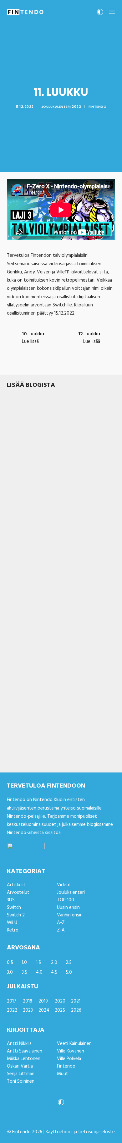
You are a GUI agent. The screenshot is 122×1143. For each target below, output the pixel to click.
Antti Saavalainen (24, 1051)
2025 (60, 1010)
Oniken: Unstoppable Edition (43, 650)
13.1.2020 (15, 467)
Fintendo (97, 106)
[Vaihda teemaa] (100, 14)
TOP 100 (65, 900)
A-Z (61, 922)
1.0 (24, 962)
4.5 (54, 972)
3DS (11, 900)
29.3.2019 (15, 753)
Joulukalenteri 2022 (61, 106)
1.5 (38, 962)
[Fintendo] (25, 11)
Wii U (12, 922)
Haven (15, 554)
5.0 (69, 972)
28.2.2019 (15, 658)
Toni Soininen (20, 1081)
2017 (11, 1001)
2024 (43, 1010)
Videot (64, 885)
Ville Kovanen (70, 1051)
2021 (75, 1001)
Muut (62, 1074)
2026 (76, 1010)
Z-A (61, 930)
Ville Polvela (69, 1059)
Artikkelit (34, 753)
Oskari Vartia (20, 1066)
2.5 (69, 962)
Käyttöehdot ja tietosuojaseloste (80, 1132)
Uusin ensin (68, 907)
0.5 (10, 962)
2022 (12, 1010)
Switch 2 (16, 915)
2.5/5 (30, 562)
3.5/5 (30, 467)
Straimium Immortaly (33, 459)
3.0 (10, 972)
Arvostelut (46, 467)
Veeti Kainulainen (74, 1043)
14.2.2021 (15, 562)
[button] (112, 12)
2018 (27, 1001)
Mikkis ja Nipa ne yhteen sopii (44, 745)
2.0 (54, 962)
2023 (28, 1010)
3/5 (29, 658)
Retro (12, 930)
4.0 (39, 972)
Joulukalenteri (71, 892)
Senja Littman (20, 1074)
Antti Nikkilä (19, 1043)
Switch (64, 467)
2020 (60, 1001)
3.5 (24, 972)
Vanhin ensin (70, 915)
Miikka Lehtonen (23, 1059)
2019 (43, 1001)
